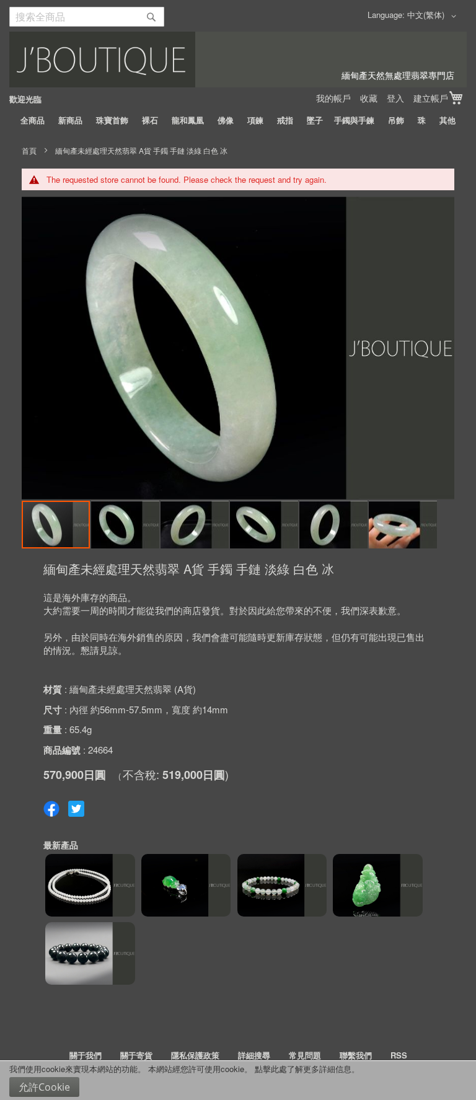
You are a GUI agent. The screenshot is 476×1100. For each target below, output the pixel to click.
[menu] (238, 120)
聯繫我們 (356, 1055)
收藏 (368, 98)
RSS (398, 1055)
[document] (238, 1080)
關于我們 (85, 1055)
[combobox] (86, 17)
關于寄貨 (136, 1055)
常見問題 (305, 1055)
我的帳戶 (333, 98)
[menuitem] (32, 120)
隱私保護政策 (195, 1055)
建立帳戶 (430, 98)
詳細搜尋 (254, 1055)
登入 (395, 98)
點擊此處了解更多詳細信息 (303, 1069)
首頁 (29, 150)
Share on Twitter (76, 809)
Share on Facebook (51, 809)
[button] (434, 16)
